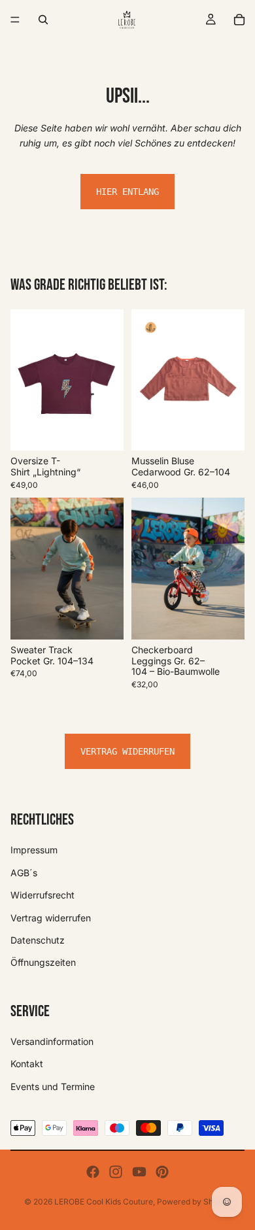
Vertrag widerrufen (127, 751)
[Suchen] (43, 19)
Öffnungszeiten (43, 962)
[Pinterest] (162, 1172)
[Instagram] (116, 1172)
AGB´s (23, 872)
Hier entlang (127, 191)
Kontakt (26, 1063)
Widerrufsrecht (42, 894)
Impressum (34, 849)
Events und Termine (52, 1086)
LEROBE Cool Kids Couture (103, 1201)
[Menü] (15, 20)
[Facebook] (93, 1172)
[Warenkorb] (239, 19)
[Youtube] (139, 1172)
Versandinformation (52, 1041)
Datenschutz (37, 940)
